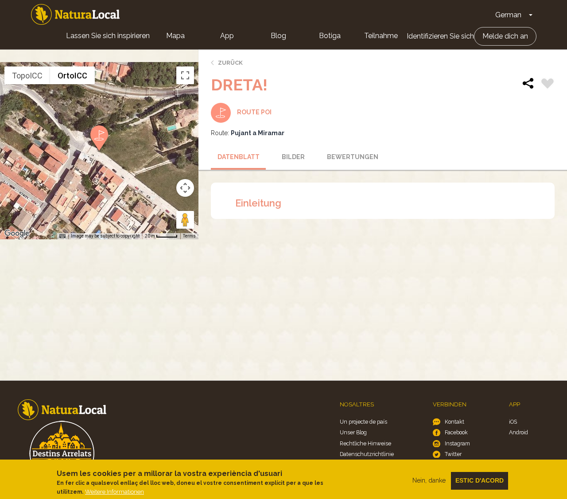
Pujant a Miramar (257, 132)
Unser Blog (353, 432)
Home (75, 14)
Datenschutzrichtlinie (367, 454)
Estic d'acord (479, 480)
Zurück (230, 62)
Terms (189, 236)
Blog (278, 35)
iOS (513, 421)
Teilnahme (381, 35)
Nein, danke (429, 480)
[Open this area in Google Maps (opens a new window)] (16, 233)
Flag (547, 85)
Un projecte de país (363, 421)
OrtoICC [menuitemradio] (72, 75)
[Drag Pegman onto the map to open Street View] (185, 220)
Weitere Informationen (114, 491)
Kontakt (454, 421)
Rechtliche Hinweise (365, 443)
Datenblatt (238, 156)
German (508, 15)
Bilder (293, 156)
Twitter (453, 454)
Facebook (456, 432)
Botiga (330, 35)
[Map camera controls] (185, 188)
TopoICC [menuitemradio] (27, 75)
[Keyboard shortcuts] (62, 236)
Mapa (175, 35)
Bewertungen (351, 156)
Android (518, 432)
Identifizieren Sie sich (440, 36)
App (227, 35)
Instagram (457, 443)
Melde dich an (505, 36)
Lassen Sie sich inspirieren (108, 35)
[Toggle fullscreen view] (185, 75)
